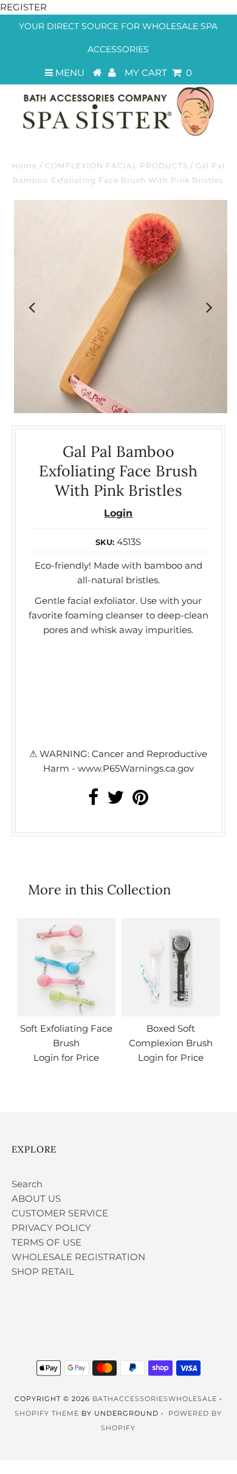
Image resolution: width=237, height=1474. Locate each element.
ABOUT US (36, 1198)
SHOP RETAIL (43, 1271)
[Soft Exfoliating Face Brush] (66, 967)
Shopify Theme (47, 1413)
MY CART (158, 72)
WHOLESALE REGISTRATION (78, 1257)
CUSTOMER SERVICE (60, 1213)
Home (24, 165)
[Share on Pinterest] (140, 800)
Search (27, 1184)
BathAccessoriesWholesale (154, 1398)
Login (118, 513)
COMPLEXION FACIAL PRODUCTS (116, 165)
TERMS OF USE (46, 1242)
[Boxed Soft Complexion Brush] (171, 967)
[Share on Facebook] (93, 800)
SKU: (104, 542)
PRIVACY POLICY (51, 1227)
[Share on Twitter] (115, 800)
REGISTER (23, 7)
